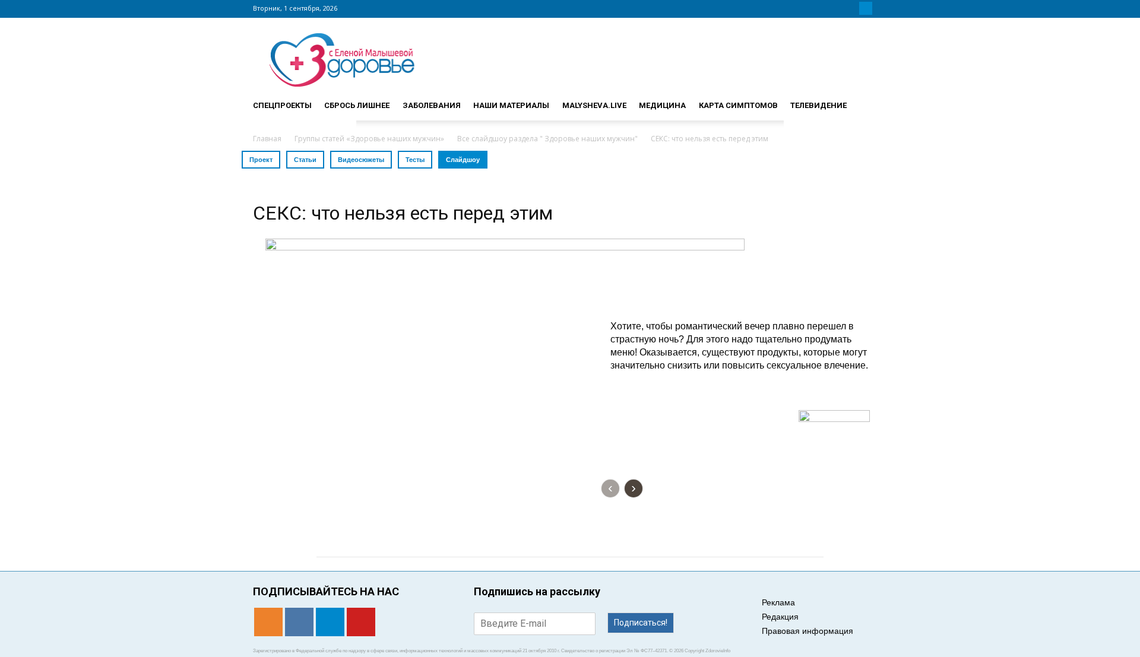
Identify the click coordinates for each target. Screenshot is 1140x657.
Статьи (305, 159)
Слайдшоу (463, 159)
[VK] (851, 8)
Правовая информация (807, 631)
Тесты (415, 159)
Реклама (778, 602)
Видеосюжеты (361, 159)
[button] (873, 100)
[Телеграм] (865, 8)
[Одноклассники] (837, 8)
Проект (261, 159)
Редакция (780, 616)
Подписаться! (640, 622)
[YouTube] (879, 8)
